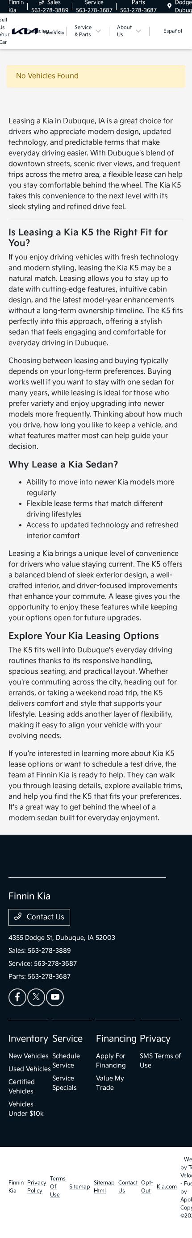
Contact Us (44, 917)
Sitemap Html (104, 1187)
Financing (116, 1039)
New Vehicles (28, 1056)
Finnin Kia (16, 1187)
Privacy (155, 1039)
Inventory (28, 1039)
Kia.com (167, 1187)
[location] (169, 6)
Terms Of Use (58, 1186)
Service (67, 1039)
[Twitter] (36, 997)
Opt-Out (147, 1187)
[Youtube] (55, 997)
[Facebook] (17, 997)
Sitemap (79, 1187)
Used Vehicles (29, 1069)
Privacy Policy (36, 1187)
